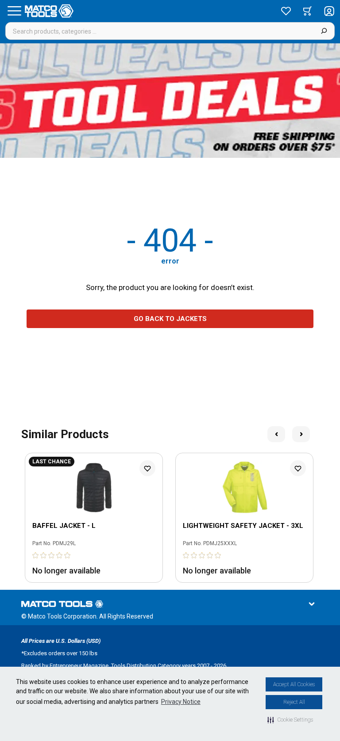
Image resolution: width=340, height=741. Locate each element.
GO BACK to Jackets (170, 319)
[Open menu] (14, 11)
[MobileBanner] (170, 100)
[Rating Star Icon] (35, 555)
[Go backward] (276, 434)
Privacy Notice (181, 701)
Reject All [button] (294, 702)
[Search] (324, 30)
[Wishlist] (286, 11)
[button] (290, 720)
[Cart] (307, 11)
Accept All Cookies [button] (294, 684)
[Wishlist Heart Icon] (147, 468)
